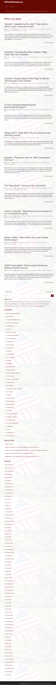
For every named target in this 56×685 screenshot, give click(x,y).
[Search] (52, 296)
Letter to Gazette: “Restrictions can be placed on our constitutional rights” (28, 212)
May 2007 (9, 643)
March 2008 (9, 612)
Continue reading (48, 42)
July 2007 (9, 637)
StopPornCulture (10, 407)
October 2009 (10, 555)
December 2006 (10, 659)
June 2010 (9, 530)
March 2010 (9, 540)
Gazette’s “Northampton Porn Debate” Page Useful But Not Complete (25, 53)
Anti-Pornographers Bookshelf (13, 313)
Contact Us (12, 6)
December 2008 (10, 584)
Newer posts (49, 291)
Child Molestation (10, 326)
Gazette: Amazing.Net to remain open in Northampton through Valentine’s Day (22, 447)
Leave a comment (28, 29)
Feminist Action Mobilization (13, 335)
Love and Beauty (10, 357)
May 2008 (9, 605)
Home (6, 6)
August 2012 (9, 477)
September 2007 (10, 631)
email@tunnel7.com (19, 29)
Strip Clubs (9, 410)
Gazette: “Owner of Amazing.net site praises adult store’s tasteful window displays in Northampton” (26, 11)
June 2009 (9, 568)
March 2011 (9, 508)
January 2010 (10, 546)
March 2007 (9, 649)
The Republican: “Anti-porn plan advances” (25, 185)
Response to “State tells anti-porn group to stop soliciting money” (27, 134)
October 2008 (10, 590)
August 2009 (9, 562)
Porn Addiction (10, 385)
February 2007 (10, 652)
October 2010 (10, 518)
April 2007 (9, 646)
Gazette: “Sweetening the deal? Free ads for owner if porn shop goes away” (26, 25)
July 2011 (9, 499)
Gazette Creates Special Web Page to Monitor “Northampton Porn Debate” (26, 79)
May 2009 (9, 571)
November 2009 (10, 552)
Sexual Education (10, 404)
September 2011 (10, 493)
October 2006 (10, 665)
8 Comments (28, 242)
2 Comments (28, 188)
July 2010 (9, 527)
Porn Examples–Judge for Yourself (14, 388)
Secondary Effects (11, 401)
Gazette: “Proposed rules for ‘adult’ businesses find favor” (27, 158)
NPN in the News (45, 29)
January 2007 (10, 656)
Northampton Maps (11, 366)
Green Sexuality (10, 344)
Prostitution (9, 395)
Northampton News (38, 29)
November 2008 (10, 587)
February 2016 (10, 464)
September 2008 (10, 593)
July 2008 (9, 599)
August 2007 (9, 634)
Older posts (8, 291)
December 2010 (10, 515)
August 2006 (9, 671)
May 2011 (9, 505)
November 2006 (10, 662)
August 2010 (9, 524)
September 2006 (10, 668)
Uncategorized (10, 426)
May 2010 (9, 533)
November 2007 (10, 624)
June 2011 (9, 502)
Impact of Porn (10, 348)
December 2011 (10, 486)
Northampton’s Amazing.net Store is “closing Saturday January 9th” (19, 453)
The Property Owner (14, 30)
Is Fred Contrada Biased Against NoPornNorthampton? (20, 106)
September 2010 (10, 521)
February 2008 (10, 615)
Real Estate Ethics (11, 398)
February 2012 (10, 483)
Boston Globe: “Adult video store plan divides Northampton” (26, 238)
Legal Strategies (10, 354)
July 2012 (9, 480)
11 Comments (28, 270)
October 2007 (10, 627)
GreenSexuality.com (40, 306)
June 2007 (9, 640)
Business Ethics (10, 316)
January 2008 (10, 618)
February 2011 (10, 511)
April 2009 (9, 574)
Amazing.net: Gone (9, 444)
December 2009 (10, 549)
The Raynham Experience (12, 423)
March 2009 (9, 577)
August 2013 (9, 474)
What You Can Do (22, 30)
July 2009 (9, 565)
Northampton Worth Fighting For (14, 373)
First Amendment (45, 216)
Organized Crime (10, 382)
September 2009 (10, 558)
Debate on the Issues (38, 57)
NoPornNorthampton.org (23, 683)
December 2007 (10, 621)
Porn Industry (10, 391)
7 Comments (28, 216)
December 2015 (10, 471)
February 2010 (10, 543)
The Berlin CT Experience (12, 413)
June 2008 (9, 602)
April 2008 (9, 609)
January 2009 (10, 580)
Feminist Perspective (11, 338)
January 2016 (10, 468)
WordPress (49, 683)
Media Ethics (45, 109)
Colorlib (41, 683)
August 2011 (9, 496)
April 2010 (9, 537)
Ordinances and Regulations (10, 164)
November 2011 (10, 490)
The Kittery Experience (12, 417)
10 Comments (27, 137)
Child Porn (9, 329)
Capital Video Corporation (12, 323)
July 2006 (9, 674)
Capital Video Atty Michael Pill (13, 319)
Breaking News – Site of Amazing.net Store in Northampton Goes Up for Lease (22, 456)
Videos (8, 429)
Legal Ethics (9, 351)
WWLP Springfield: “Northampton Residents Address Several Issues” (25, 266)
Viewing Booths (23, 189)
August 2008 (9, 596)
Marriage (9, 360)
